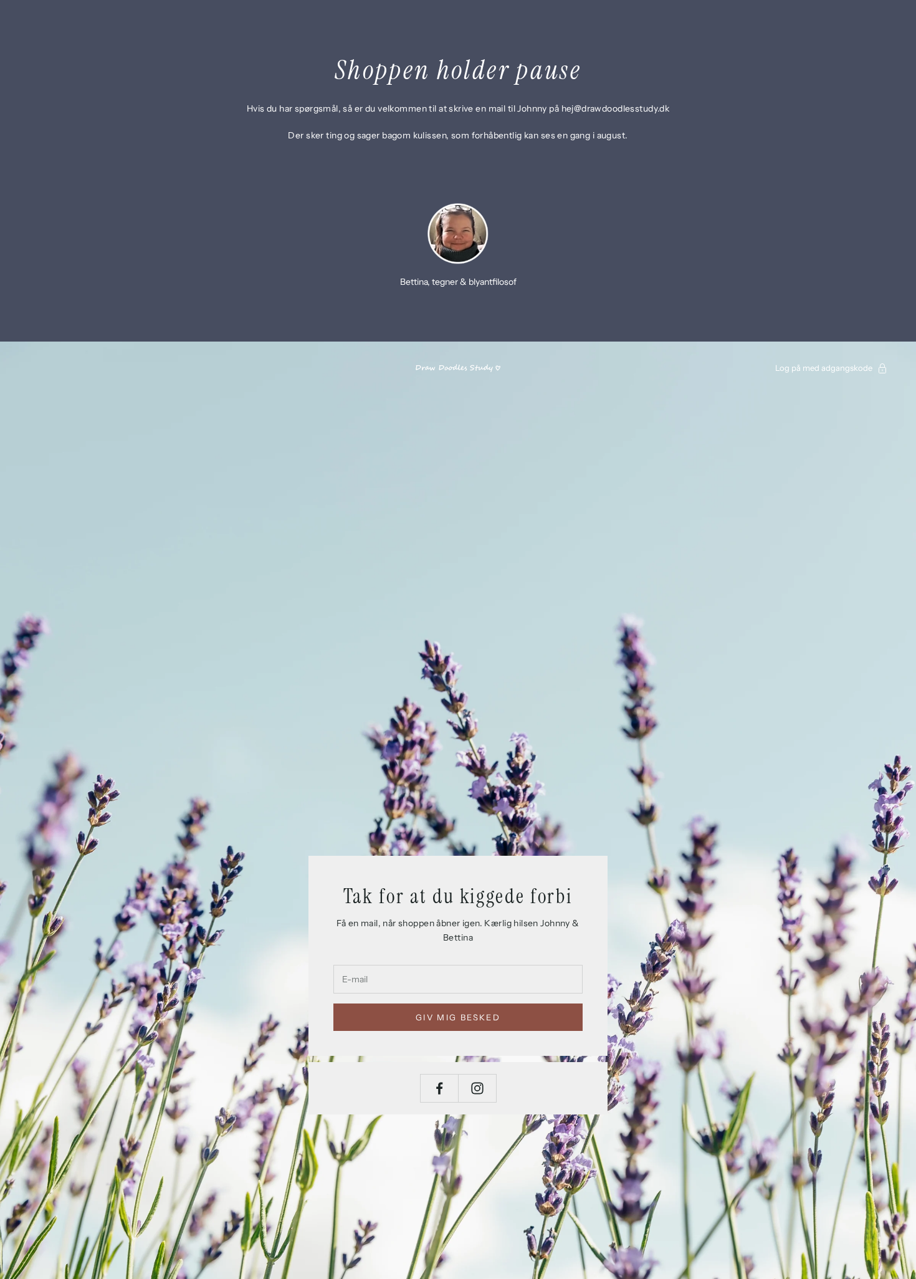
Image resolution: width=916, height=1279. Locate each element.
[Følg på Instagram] (477, 1088)
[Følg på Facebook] (439, 1088)
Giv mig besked (458, 1017)
